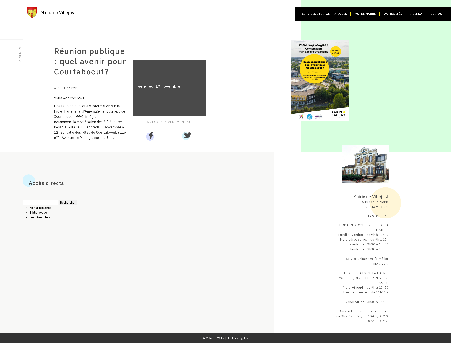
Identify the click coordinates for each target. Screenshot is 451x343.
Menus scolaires (40, 208)
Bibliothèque (38, 212)
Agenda (416, 14)
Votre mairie (365, 14)
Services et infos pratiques (324, 14)
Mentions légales (237, 338)
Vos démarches (40, 217)
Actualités (393, 14)
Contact (437, 14)
